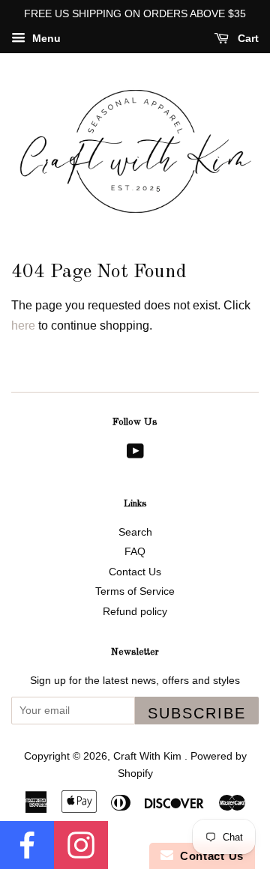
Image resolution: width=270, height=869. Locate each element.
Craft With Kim (148, 756)
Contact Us (135, 572)
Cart (247, 38)
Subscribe (197, 713)
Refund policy (135, 611)
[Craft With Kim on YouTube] (135, 454)
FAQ (135, 551)
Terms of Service (135, 591)
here (23, 325)
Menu (45, 38)
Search (135, 532)
